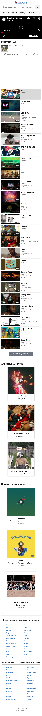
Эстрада (22, 13)
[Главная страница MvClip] (21, 2)
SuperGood (21, 396)
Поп (3, 13)
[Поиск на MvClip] (37, 7)
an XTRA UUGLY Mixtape (21, 471)
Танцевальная (32, 13)
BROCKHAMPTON (21, 602)
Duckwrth (21, 45)
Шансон (14, 13)
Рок (8, 13)
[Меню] (3, 2)
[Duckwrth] (4, 48)
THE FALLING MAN (21, 433)
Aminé (21, 560)
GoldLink (21, 518)
